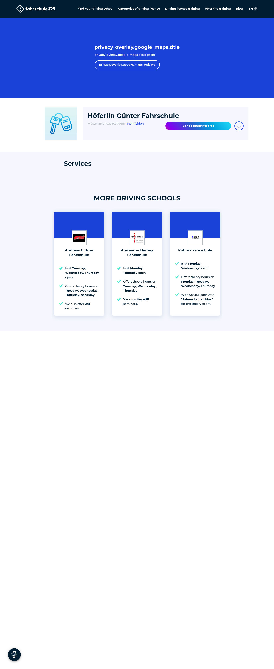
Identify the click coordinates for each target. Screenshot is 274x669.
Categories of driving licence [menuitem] (139, 8)
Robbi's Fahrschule (195, 250)
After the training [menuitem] (218, 8)
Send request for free (198, 126)
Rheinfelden (135, 123)
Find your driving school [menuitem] (95, 8)
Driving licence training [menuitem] (182, 8)
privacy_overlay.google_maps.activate (127, 64)
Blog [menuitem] (239, 8)
